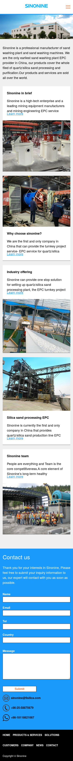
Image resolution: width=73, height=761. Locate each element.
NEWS (39, 745)
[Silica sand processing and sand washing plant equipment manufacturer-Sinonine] (36, 6)
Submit (19, 688)
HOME (6, 735)
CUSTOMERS (10, 745)
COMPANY (27, 745)
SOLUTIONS (52, 735)
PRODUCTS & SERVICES (27, 735)
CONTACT (52, 745)
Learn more (15, 113)
